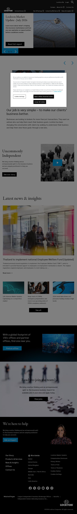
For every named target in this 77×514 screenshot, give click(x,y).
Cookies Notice (57, 91)
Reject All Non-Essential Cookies (43, 96)
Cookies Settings (19, 96)
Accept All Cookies (40, 102)
